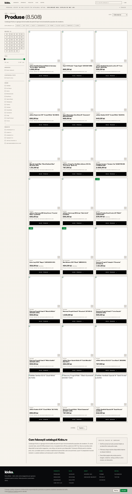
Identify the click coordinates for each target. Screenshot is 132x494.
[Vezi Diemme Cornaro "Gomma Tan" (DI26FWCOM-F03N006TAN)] (111, 145)
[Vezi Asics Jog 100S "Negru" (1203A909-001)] (45, 243)
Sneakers (16, 2)
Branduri (23, 2)
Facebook (118, 474)
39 (7, 39)
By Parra (51, 25)
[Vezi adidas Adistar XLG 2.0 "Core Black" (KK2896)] (111, 341)
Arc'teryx (26, 25)
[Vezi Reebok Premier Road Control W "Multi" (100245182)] (111, 194)
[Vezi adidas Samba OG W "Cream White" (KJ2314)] (111, 96)
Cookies (102, 480)
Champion (69, 25)
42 (17, 42)
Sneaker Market (90, 477)
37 (7, 37)
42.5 (22, 42)
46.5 (22, 48)
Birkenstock (41, 25)
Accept (123, 490)
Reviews (72, 477)
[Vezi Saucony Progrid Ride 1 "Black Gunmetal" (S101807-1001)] (78, 390)
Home (6, 13)
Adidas (18, 25)
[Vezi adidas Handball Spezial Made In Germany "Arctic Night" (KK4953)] (45, 47)
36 (17, 34)
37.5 (12, 37)
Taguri (71, 483)
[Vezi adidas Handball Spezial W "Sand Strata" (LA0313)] (111, 390)
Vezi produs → (44, 75)
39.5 (12, 39)
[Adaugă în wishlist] (59, 61)
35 (7, 34)
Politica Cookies (13, 491)
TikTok (117, 477)
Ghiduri (72, 474)
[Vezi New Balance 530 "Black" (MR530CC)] (78, 243)
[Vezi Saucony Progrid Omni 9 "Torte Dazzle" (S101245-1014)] (111, 292)
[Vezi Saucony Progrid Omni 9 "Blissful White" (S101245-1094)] (45, 292)
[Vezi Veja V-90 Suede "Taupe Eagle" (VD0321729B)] (78, 47)
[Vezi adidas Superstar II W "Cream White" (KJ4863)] (45, 96)
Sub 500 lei (58, 483)
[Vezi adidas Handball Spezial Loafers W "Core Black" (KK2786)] (111, 47)
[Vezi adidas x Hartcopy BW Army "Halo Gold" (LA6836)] (78, 194)
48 (17, 51)
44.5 (22, 45)
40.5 (22, 39)
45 (7, 48)
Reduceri (30, 2)
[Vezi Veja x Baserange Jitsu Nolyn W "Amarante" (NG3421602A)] (78, 96)
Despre (42, 2)
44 (17, 45)
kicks (7, 3)
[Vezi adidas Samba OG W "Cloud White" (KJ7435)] (45, 390)
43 (7, 45)
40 (17, 39)
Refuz (116, 490)
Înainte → (82, 428)
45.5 (12, 48)
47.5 (12, 51)
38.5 (22, 37)
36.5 (22, 34)
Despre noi (88, 474)
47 (7, 51)
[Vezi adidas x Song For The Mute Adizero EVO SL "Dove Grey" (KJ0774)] (78, 145)
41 (7, 42)
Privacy (102, 477)
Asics (33, 25)
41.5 (12, 42)
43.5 (12, 45)
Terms (101, 474)
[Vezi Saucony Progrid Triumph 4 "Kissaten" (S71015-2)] (111, 243)
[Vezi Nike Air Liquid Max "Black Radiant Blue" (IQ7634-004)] (45, 145)
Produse (57, 474)
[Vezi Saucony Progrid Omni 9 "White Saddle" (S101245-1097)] (45, 341)
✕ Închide (122, 7)
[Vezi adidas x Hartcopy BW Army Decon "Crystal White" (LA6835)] (45, 194)
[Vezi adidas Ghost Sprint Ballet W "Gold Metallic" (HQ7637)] (78, 341)
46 (17, 48)
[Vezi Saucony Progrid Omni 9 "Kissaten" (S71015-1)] (78, 292)
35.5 (12, 34)
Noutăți (72, 480)
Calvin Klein (60, 25)
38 (17, 37)
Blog (37, 2)
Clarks (77, 25)
